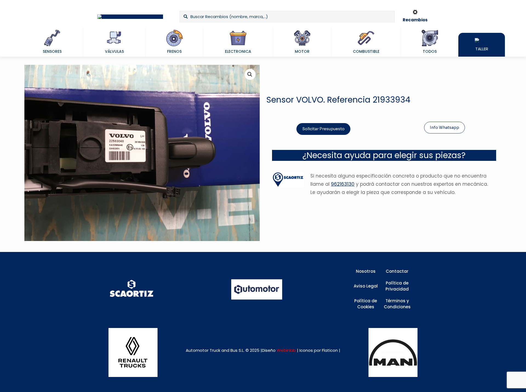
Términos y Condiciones (397, 304)
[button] (250, 74)
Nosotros (366, 271)
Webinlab (287, 350)
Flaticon (330, 350)
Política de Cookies (365, 304)
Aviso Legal (366, 286)
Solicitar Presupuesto (323, 128)
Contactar (397, 271)
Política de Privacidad (397, 286)
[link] (133, 352)
